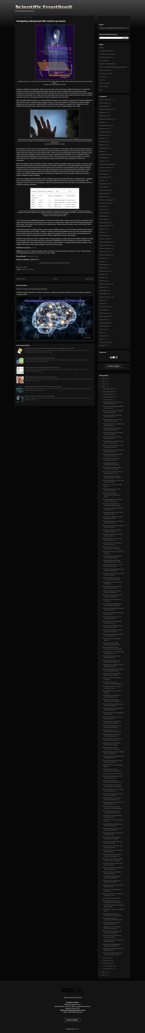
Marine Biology (104, 222)
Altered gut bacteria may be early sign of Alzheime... (113, 481)
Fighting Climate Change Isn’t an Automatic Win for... (113, 402)
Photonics (102, 274)
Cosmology (102, 174)
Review (101, 303)
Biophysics (102, 145)
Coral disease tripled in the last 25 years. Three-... (113, 905)
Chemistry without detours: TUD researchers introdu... (113, 446)
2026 (103, 378)
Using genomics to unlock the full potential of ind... (113, 885)
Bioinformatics (103, 135)
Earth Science (103, 177)
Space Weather (104, 60)
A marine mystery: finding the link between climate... (113, 574)
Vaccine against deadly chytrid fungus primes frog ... (112, 626)
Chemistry (102, 161)
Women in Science (105, 342)
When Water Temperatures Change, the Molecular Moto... (113, 807)
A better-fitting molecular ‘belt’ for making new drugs (41, 377)
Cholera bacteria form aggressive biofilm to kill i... (113, 713)
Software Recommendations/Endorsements (112, 67)
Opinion (101, 261)
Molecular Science (105, 245)
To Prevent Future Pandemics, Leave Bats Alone (112, 936)
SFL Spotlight (103, 310)
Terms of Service (55, 263)
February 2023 (108, 966)
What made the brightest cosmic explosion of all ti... (113, 842)
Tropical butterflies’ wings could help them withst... (112, 513)
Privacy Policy (44, 263)
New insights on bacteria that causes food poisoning (112, 468)
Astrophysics (103, 116)
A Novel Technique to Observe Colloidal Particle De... (112, 591)
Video (101, 332)
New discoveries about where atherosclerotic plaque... (112, 674)
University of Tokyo (32, 256)
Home (55, 279)
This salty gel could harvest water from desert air (113, 509)
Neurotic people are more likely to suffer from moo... (113, 894)
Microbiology (103, 235)
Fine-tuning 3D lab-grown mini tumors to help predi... (112, 932)
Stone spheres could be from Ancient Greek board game (42, 367)
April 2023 (106, 960)
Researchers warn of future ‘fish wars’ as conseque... (113, 794)
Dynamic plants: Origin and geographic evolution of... (111, 661)
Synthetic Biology (104, 323)
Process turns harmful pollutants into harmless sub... (113, 635)
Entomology (103, 187)
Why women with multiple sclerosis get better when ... (112, 643)
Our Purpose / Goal (105, 73)
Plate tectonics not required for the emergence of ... (112, 543)
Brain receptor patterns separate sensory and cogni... (113, 411)
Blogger (76, 1029)
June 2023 (106, 399)
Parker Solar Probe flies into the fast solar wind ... (113, 851)
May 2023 (106, 958)
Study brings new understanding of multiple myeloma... (113, 704)
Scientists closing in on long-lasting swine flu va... (111, 923)
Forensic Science (104, 203)
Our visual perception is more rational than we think (112, 726)
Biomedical (102, 141)
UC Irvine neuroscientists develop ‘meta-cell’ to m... (113, 613)
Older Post (89, 279)
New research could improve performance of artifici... (112, 838)
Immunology (103, 219)
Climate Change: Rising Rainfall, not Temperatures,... (113, 709)
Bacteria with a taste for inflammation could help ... (112, 748)
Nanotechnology (104, 248)
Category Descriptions (106, 51)
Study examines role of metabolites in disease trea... (112, 730)
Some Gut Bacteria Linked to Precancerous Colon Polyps (112, 785)
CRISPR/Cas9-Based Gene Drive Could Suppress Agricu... (113, 670)
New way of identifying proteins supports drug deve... (112, 596)
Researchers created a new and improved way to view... (113, 472)
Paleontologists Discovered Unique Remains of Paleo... (112, 578)
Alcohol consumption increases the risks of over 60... (112, 761)
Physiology (102, 281)
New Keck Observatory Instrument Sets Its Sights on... (113, 683)
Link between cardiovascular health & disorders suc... (112, 877)
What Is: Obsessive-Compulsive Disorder (31, 289)
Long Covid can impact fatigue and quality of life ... (112, 816)
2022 (103, 972)
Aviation (101, 122)
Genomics (102, 209)
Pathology (102, 268)
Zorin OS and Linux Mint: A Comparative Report (39, 358)
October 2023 (107, 394)
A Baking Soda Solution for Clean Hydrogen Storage (113, 665)
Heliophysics (103, 213)
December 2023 (108, 389)
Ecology (101, 180)
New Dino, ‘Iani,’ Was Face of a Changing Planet (112, 846)
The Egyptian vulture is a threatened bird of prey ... (111, 463)
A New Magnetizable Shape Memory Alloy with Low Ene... (113, 561)
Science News (103, 306)
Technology (30, 269)
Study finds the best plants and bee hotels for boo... (112, 777)
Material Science (104, 226)
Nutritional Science (105, 255)
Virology (101, 336)
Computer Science (105, 167)
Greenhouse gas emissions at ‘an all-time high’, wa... (113, 803)
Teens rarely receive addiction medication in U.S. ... (112, 622)
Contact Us (66, 263)
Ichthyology (102, 216)
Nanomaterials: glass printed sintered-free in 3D (112, 881)
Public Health (103, 294)
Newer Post (20, 279)
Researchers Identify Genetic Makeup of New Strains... (112, 945)
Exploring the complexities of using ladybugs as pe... (112, 696)
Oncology (102, 258)
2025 (103, 381)
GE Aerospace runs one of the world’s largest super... (112, 420)
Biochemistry (103, 128)
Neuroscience (103, 251)
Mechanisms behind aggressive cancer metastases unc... (113, 953)
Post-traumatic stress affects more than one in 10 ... (112, 459)
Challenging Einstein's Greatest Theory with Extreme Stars (43, 386)
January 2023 (107, 969)
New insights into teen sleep (111, 898)
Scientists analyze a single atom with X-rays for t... (113, 864)
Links (101, 89)
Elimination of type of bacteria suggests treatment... (112, 530)
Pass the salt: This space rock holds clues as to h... (112, 617)
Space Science (104, 316)
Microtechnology (104, 238)
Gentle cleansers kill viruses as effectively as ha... (112, 717)
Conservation (103, 170)
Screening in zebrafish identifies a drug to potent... (113, 407)
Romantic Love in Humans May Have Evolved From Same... (112, 859)
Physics (23, 269)
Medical (101, 229)
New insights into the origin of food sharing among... (112, 587)
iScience (33, 247)
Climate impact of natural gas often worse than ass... (112, 429)
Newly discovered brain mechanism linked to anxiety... (113, 919)
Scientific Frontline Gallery (107, 64)
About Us (102, 80)
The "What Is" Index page (107, 54)
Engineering (103, 184)
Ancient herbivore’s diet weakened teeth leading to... (112, 770)
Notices (101, 47)
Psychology (102, 290)
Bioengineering (104, 132)
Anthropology (103, 103)
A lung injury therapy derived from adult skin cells (113, 940)
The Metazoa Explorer (106, 57)
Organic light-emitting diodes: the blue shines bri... (113, 949)
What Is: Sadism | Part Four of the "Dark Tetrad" (40, 396)
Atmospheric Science (105, 119)
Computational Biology (106, 164)
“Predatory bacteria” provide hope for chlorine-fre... (113, 424)
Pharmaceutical (104, 271)
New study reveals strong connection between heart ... (112, 504)
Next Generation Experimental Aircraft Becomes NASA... (112, 604)
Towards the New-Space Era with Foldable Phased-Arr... (113, 570)
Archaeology (103, 106)
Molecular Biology (104, 242)
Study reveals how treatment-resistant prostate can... (112, 735)
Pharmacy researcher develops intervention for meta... (112, 455)
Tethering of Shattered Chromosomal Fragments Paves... (111, 495)
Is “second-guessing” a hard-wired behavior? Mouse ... (112, 811)
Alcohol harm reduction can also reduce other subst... (113, 565)
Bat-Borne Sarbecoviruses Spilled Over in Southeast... (113, 752)
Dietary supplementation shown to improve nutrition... (113, 526)
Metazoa (102, 232)
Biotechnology (103, 148)
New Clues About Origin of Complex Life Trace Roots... (112, 548)
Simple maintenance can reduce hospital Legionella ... (113, 433)
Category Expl (103, 154)
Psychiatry (102, 287)
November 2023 (108, 391)
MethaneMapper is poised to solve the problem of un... (112, 798)
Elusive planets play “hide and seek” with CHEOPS (112, 829)
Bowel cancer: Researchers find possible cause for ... (113, 517)
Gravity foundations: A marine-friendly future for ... (112, 437)
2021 (103, 975)
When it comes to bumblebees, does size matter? (112, 872)
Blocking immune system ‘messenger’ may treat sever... (113, 648)
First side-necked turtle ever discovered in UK (111, 656)
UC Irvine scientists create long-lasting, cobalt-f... (113, 535)
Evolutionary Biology (105, 200)
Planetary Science (105, 284)
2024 (103, 384)
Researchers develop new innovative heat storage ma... (112, 914)
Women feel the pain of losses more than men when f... (112, 739)
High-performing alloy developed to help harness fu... (113, 609)
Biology (101, 138)
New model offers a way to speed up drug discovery (113, 790)
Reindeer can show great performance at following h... (112, 700)
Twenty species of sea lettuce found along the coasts (112, 722)
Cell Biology (103, 158)
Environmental (103, 190)
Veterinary (102, 329)
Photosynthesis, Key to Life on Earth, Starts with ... (112, 539)
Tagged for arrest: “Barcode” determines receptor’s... (112, 927)
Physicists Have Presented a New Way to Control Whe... (113, 442)
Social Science (103, 313)
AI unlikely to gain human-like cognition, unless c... (112, 687)
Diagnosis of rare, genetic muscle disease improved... (113, 450)
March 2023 (107, 963)
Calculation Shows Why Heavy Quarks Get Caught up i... (112, 855)
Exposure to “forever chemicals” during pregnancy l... (113, 868)
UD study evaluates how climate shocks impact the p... (113, 500)
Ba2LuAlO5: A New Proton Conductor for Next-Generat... (113, 901)
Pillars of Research (105, 70)
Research (102, 300)
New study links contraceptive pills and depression (113, 652)
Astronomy (102, 112)
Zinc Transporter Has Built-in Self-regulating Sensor (113, 757)
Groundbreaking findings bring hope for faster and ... (112, 824)
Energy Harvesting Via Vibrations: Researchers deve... (113, 522)
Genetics (102, 206)
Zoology (101, 345)
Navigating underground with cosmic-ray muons (112, 489)
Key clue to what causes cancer (113, 773)
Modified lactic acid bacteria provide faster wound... (111, 743)
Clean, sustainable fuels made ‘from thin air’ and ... (112, 416)
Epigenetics (103, 196)
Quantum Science (104, 297)
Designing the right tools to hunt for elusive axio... (113, 833)
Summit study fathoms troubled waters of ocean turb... (112, 630)
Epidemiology (103, 193)
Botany (101, 151)
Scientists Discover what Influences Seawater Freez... (112, 781)
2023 (103, 386)
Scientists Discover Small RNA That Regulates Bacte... (112, 556)
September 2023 (108, 397)
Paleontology (103, 264)
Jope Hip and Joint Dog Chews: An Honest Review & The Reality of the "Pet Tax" (50, 348)
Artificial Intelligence (105, 109)
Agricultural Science (105, 99)
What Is (101, 339)
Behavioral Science (105, 125)
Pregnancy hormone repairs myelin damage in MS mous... (113, 476)
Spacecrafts (103, 319)
